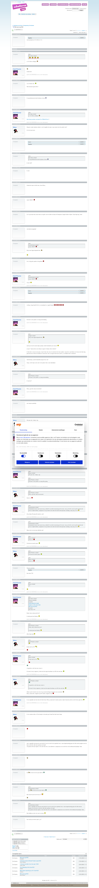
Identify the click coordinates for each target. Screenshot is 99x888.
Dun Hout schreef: (33, 56)
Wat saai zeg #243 (24, 857)
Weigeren (27, 462)
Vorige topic (46, 836)
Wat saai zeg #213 (24, 873)
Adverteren (36, 885)
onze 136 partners (25, 437)
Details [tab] (41, 430)
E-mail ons (73, 883)
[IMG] (13, 847)
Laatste (83, 30)
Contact (71, 885)
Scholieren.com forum (18, 25)
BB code (14, 845)
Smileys (13, 846)
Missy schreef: (32, 473)
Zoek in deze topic (82, 32)
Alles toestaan (72, 462)
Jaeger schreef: (32, 335)
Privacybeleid (42, 885)
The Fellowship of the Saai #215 (27, 867)
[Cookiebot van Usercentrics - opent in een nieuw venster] (76, 425)
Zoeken (33, 14)
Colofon (60, 885)
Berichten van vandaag (26, 14)
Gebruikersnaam (68, 8)
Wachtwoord (69, 10)
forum (23, 1)
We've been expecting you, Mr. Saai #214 (29, 870)
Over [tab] (75, 430)
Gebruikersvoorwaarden (51, 885)
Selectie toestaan (49, 462)
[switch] (41, 456)
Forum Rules (14, 850)
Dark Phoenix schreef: (34, 375)
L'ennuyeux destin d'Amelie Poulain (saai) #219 (30, 860)
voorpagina (19, 1)
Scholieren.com (79, 883)
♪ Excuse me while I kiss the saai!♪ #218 (29, 864)
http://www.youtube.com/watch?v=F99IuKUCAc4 (37, 119)
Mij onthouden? (83, 8)
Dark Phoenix (17, 69)
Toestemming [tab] (23, 430)
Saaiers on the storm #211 (34, 605)
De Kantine (31, 25)
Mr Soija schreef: (32, 114)
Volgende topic (52, 836)
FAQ (19, 14)
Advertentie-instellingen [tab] (58, 430)
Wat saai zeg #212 (19, 27)
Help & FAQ (66, 885)
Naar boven (85, 883)
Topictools (75, 32)
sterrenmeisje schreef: (34, 245)
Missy (15, 127)
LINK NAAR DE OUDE (34, 603)
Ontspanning (26, 25)
